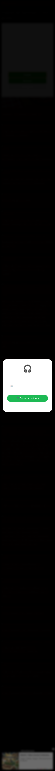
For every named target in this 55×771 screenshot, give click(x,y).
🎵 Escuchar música (27, 398)
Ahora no (27, 405)
